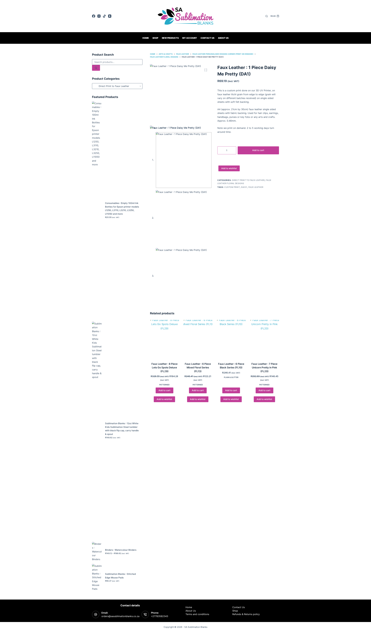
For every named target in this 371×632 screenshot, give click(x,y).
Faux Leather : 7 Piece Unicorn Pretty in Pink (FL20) (264, 367)
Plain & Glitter (231, 377)
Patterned (164, 385)
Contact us (207, 38)
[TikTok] (104, 16)
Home (145, 38)
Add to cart (258, 150)
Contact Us (238, 607)
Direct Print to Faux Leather (248, 180)
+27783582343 (159, 616)
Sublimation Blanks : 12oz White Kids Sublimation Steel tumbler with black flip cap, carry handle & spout (122, 428)
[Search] (266, 16)
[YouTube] (109, 16)
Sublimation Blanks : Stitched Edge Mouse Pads (120, 576)
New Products (170, 38)
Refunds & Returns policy (246, 614)
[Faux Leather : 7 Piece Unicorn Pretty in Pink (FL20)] (264, 339)
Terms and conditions (197, 614)
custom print (232, 187)
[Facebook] (93, 16)
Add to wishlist (229, 168)
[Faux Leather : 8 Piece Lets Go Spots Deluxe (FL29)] (164, 339)
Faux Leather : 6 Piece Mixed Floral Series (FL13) (198, 367)
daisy (244, 187)
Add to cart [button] (164, 390)
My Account (189, 38)
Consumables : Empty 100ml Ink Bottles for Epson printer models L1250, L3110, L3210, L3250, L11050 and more (122, 208)
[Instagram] (99, 16)
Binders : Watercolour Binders (120, 550)
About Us (223, 38)
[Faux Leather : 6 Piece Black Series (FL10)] (231, 339)
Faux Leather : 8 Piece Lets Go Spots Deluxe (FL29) (164, 367)
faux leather (255, 187)
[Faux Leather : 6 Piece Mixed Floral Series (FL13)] (197, 339)
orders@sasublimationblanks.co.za (120, 616)
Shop (155, 38)
